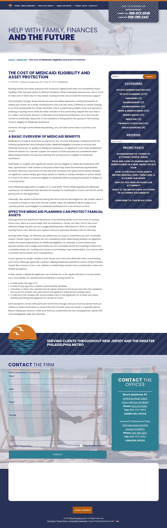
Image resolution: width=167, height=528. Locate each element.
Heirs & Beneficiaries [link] (131, 110)
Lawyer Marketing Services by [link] (100, 521)
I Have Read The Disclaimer (94, 445)
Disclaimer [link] (14, 446)
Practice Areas (45, 6)
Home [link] (17, 6)
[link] (10, 6)
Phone (12, 402)
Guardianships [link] (131, 106)
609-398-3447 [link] (138, 17)
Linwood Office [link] (135, 440)
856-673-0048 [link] (139, 13)
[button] (164, 511)
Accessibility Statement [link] (78, 521)
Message (12, 415)
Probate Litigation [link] (130, 123)
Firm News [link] (131, 98)
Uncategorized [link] (132, 127)
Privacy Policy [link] (26, 446)
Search (149, 77)
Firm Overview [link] (28, 6)
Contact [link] (93, 6)
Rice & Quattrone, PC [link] (31, 81)
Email (11, 389)
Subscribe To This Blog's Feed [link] (133, 200)
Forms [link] (78, 6)
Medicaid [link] (63, 81)
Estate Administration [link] (131, 89)
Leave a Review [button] (82, 510)
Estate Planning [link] (130, 94)
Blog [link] (84, 6)
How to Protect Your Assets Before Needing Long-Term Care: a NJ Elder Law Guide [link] (133, 175)
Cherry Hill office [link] (135, 413)
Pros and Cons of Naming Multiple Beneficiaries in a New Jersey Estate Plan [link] (133, 164)
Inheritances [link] (131, 114)
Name (12, 376)
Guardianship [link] (131, 102)
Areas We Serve (64, 6)
